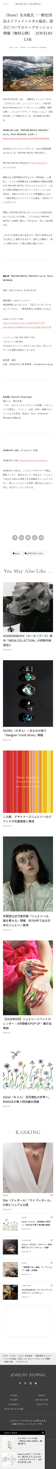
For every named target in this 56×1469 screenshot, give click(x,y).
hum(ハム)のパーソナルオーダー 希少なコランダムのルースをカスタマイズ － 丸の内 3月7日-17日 (30, 1458)
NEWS (5, 1195)
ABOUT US (42, 1404)
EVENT (23, 47)
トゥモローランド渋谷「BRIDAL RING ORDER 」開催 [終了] (30, 1441)
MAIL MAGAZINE (14, 1409)
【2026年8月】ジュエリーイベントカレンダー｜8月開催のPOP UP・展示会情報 (27, 1023)
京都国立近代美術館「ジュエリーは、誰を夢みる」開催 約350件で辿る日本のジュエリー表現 (27, 920)
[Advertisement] (28, 509)
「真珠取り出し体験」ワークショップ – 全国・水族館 (37, 1269)
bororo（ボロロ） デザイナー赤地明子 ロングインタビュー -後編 (37, 1246)
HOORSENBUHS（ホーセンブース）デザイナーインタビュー (37, 1291)
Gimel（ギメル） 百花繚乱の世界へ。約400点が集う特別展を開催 (27, 1099)
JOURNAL (14, 1404)
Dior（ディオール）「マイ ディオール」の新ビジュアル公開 (28, 1202)
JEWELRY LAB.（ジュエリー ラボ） (23, 103)
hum (17, 553)
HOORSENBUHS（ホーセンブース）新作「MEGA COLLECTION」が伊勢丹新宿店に (28, 640)
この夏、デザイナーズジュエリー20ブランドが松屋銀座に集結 (27, 819)
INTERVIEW (26, 1240)
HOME (5, 1356)
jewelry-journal (39, 47)
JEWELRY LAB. (35, 553)
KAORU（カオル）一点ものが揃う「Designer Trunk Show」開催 (25, 732)
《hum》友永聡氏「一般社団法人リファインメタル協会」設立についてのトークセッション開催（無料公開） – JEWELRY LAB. (27, 1359)
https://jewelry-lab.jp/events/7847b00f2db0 (26, 138)
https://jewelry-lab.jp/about (33, 460)
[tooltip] (15, 537)
